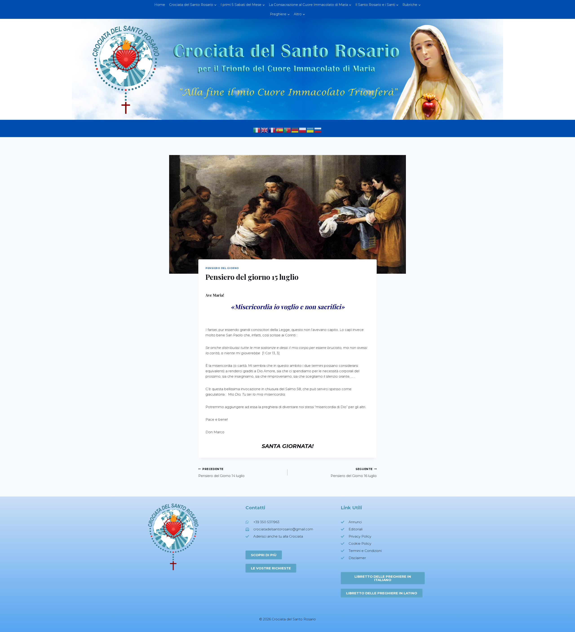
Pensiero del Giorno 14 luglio (221, 472)
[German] (295, 130)
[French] (272, 130)
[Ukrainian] (310, 130)
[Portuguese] (287, 130)
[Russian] (318, 130)
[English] (264, 130)
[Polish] (303, 130)
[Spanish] (280, 130)
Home (159, 4)
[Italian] (257, 130)
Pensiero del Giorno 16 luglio (354, 472)
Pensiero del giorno (222, 268)
